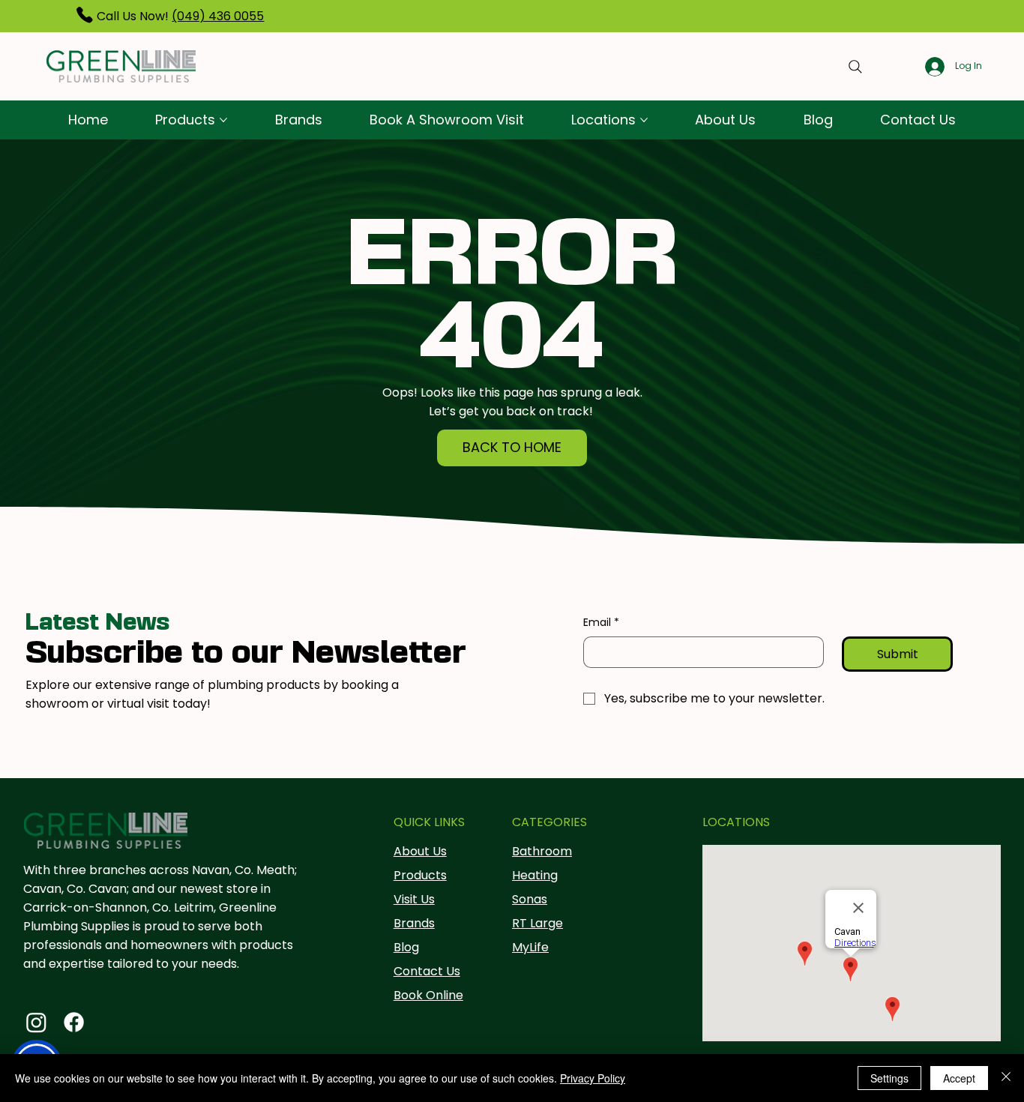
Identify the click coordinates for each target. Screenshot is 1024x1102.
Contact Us (427, 971)
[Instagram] (36, 1022)
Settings (889, 1078)
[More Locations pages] (644, 120)
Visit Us (414, 899)
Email (601, 622)
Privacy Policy (592, 1078)
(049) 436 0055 (218, 16)
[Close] (1006, 1078)
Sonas (529, 899)
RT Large (537, 923)
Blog (406, 947)
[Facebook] (74, 1022)
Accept (959, 1078)
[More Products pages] (223, 120)
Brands (414, 923)
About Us (420, 851)
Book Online (428, 995)
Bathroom (542, 851)
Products (420, 875)
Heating (535, 875)
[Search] (855, 66)
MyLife (530, 947)
